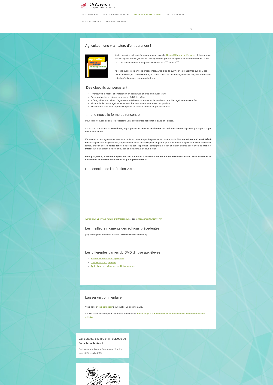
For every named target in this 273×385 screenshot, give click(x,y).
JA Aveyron (99, 4)
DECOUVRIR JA (90, 14)
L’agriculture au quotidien (103, 262)
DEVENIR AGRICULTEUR (116, 14)
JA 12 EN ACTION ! (175, 14)
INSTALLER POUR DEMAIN (147, 14)
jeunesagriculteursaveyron (149, 219)
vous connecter (105, 307)
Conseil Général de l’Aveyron (180, 55)
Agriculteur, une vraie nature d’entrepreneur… (108, 219)
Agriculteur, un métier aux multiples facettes (112, 266)
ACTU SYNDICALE (91, 21)
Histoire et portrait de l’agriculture (107, 258)
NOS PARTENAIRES (116, 21)
